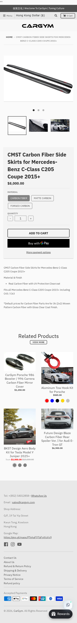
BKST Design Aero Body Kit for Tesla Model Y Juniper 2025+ (20, 452)
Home (9, 37)
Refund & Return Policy (17, 566)
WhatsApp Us (39, 495)
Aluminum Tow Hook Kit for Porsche (57, 390)
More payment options (38, 252)
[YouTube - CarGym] (19, 544)
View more (38, 342)
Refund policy (12, 583)
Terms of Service (13, 579)
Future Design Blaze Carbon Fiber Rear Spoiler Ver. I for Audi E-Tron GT (57, 438)
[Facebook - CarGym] (6, 544)
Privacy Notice (12, 575)
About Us (9, 562)
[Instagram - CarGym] (12, 544)
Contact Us (10, 557)
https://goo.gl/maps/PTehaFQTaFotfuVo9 (28, 537)
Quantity (12, 213)
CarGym (18, 611)
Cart (70, 15)
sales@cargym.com (23, 502)
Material (12, 192)
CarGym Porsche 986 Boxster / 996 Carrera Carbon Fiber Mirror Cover (20, 380)
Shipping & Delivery (15, 570)
